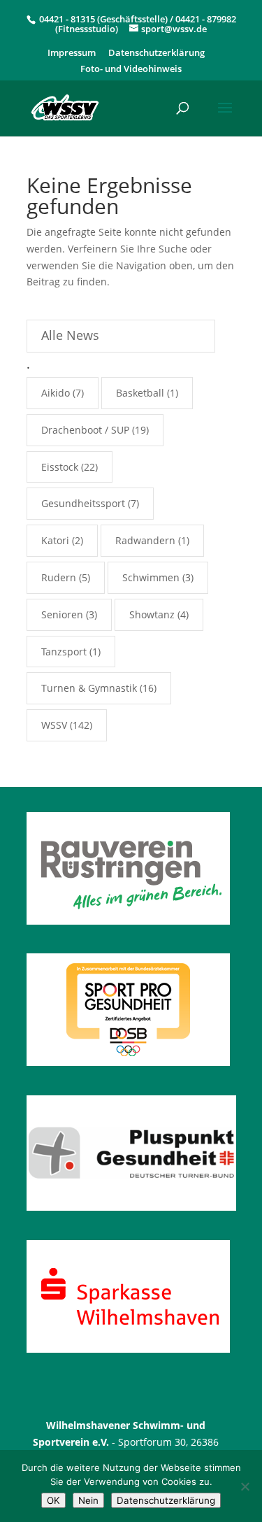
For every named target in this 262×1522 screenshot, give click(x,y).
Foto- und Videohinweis (131, 69)
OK (53, 1500)
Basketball (140, 392)
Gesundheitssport (83, 503)
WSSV (54, 725)
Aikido (55, 392)
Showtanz (152, 614)
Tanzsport (64, 651)
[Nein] (245, 1486)
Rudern (58, 577)
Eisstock (59, 467)
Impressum (72, 53)
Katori (55, 540)
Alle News (70, 335)
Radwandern (145, 540)
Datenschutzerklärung (156, 53)
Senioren (62, 614)
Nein (88, 1500)
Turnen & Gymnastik (89, 688)
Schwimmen (151, 577)
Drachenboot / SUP (85, 429)
